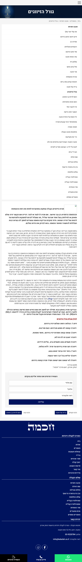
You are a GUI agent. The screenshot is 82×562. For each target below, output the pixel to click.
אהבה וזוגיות (73, 26)
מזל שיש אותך (72, 67)
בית (79, 441)
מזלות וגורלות (73, 162)
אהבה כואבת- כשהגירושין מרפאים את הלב (62, 142)
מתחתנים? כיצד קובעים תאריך (66, 122)
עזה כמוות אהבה (71, 57)
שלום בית (73, 62)
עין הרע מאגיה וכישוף (70, 167)
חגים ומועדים (73, 192)
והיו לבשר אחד (72, 107)
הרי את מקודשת (71, 137)
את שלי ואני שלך (71, 31)
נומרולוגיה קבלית (72, 177)
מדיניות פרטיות (74, 473)
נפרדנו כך (73, 42)
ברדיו (78, 455)
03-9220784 (70, 534)
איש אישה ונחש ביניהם (68, 36)
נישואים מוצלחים (71, 47)
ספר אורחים (75, 458)
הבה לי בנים (73, 152)
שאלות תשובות (74, 451)
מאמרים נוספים (72, 197)
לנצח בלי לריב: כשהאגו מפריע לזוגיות (64, 147)
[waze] (38, 547)
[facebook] (44, 547)
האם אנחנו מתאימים (70, 102)
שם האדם (74, 157)
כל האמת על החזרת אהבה (68, 117)
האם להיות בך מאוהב (69, 97)
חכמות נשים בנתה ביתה (68, 82)
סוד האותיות (73, 187)
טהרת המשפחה (71, 77)
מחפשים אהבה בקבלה (69, 132)
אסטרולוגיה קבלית (71, 182)
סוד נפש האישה (71, 52)
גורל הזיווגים (72, 92)
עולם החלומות (73, 172)
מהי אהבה (73, 72)
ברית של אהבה (72, 87)
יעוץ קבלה (76, 462)
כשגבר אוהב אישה (70, 112)
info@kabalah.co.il (61, 539)
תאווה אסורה (72, 127)
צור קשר (77, 469)
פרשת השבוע (75, 466)
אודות (78, 444)
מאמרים (77, 448)
